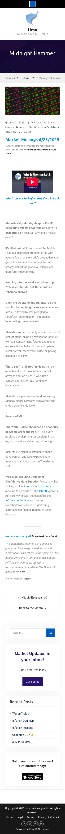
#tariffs (28, 132)
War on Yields (20, 713)
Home (9, 817)
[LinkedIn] (41, 823)
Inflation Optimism (23, 720)
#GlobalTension (14, 132)
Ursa (32, 30)
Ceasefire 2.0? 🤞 (23, 735)
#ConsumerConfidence (46, 127)
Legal (20, 817)
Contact (54, 817)
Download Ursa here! (44, 536)
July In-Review (21, 742)
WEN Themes (42, 829)
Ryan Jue (36, 122)
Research (21, 127)
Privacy (42, 817)
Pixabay (26, 578)
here (22, 572)
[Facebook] (24, 823)
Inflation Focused (22, 727)
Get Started (33, 681)
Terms (30, 817)
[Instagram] (29, 823)
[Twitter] (35, 823)
